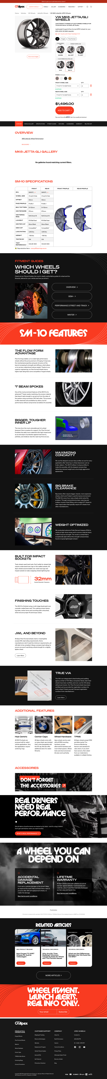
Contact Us (77, 1035)
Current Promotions (20, 1064)
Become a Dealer (58, 1059)
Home (17, 13)
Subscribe (63, 1012)
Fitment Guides (51, 124)
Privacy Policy (57, 1051)
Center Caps (18, 1052)
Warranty (79, 124)
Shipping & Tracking (39, 1035)
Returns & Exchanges (40, 1039)
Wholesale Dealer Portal (60, 1055)
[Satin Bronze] (70, 78)
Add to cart (64, 110)
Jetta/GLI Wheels (42, 13)
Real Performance (58, 1039)
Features (61, 124)
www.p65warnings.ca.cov (39, 248)
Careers (56, 1043)
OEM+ (71, 296)
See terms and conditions (27, 896)
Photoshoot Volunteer (40, 1063)
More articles (53, 975)
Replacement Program (40, 1047)
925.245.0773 (77, 1039)
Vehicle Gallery (29, 124)
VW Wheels (31, 13)
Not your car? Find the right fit (69, 34)
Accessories (61, 6)
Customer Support (43, 1031)
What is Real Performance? (27, 833)
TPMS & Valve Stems (20, 1056)
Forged (63, 39)
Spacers (17, 1044)
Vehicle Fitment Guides (40, 1051)
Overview (19, 124)
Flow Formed (72, 39)
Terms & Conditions (59, 1047)
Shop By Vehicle (33, 6)
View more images (33, 56)
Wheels (46, 6)
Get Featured (38, 1059)
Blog (55, 1063)
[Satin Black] (65, 78)
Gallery (53, 6)
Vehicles (23, 13)
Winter (71, 314)
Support (80, 6)
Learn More (20, 655)
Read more (25, 144)
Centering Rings (19, 1060)
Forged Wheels (18, 1036)
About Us (56, 1035)
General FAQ (38, 1055)
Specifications (40, 124)
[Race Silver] (61, 78)
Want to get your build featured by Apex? (53, 1)
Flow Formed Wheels (20, 1040)
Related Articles (90, 124)
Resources (71, 6)
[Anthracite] (57, 78)
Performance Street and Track (71, 305)
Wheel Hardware (19, 1048)
